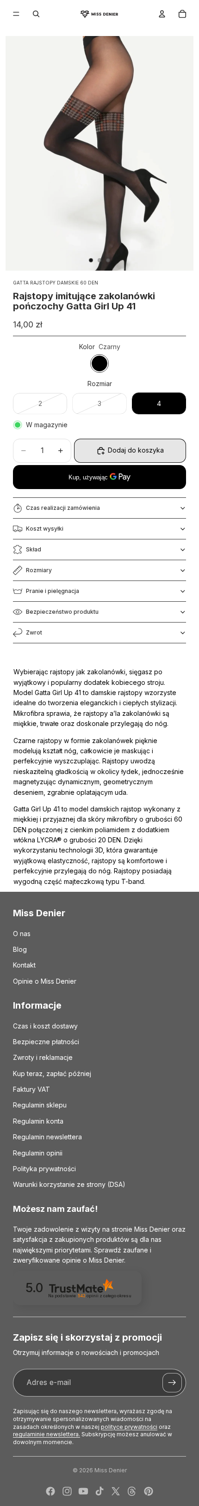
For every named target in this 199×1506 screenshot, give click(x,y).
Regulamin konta (38, 1121)
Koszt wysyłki (44, 528)
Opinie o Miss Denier (44, 981)
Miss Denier (110, 1470)
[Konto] (162, 14)
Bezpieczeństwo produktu (62, 611)
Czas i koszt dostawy (45, 1026)
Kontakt (24, 965)
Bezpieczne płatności (46, 1042)
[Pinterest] (148, 1491)
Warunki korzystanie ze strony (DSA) (69, 1184)
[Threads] (131, 1491)
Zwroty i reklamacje (43, 1057)
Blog (20, 949)
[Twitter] (115, 1491)
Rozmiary (39, 570)
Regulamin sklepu (40, 1105)
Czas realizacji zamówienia (63, 507)
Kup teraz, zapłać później (52, 1073)
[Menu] (16, 13)
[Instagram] (67, 1491)
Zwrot (34, 632)
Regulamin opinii (37, 1153)
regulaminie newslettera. (46, 1434)
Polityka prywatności (44, 1169)
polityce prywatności (129, 1426)
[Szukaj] (36, 14)
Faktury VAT (31, 1089)
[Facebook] (50, 1491)
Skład (33, 549)
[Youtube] (83, 1491)
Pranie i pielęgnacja (52, 590)
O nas (22, 933)
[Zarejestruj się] (172, 1382)
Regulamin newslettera (47, 1137)
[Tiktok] (99, 1491)
